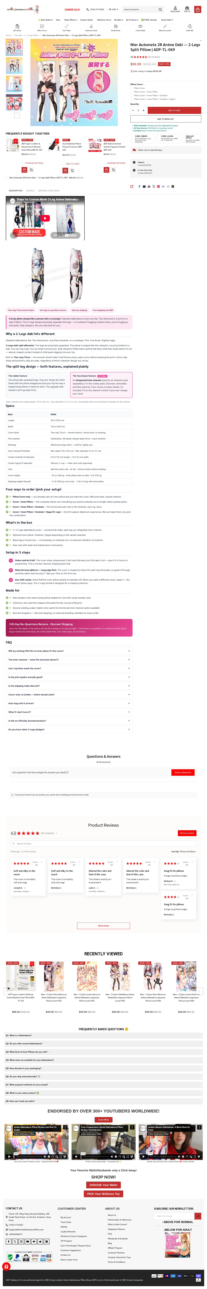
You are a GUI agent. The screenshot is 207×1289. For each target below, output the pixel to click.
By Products (131, 20)
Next (17, 115)
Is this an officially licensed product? (27, 720)
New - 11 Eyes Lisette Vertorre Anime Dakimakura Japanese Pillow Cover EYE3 (87, 997)
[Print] (149, 186)
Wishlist (64, 1227)
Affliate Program (115, 1248)
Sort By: (175, 851)
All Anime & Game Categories (74, 1236)
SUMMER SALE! (72, 9)
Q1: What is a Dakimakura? (19, 1035)
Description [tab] (15, 191)
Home (8, 35)
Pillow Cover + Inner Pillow (146, 92)
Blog (110, 1243)
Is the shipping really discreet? (24, 686)
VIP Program (66, 1241)
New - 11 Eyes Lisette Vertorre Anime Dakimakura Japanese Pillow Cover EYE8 (186, 997)
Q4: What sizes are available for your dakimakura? (30, 1060)
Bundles (118, 20)
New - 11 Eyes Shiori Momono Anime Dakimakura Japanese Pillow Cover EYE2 (54, 997)
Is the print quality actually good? (25, 677)
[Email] (144, 186)
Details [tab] (30, 191)
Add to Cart (173, 110)
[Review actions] (42, 862)
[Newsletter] (197, 1216)
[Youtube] (28, 1242)
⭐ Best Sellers (45, 20)
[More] (51, 19)
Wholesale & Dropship (118, 1238)
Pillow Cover (139, 88)
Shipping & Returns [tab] (48, 191)
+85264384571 (16, 1234)
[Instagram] (21, 1242)
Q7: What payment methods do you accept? (27, 1085)
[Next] (199, 991)
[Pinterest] (158, 186)
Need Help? (166, 20)
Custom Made (86, 20)
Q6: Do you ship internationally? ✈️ (23, 1076)
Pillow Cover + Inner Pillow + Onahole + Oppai (154, 99)
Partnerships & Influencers (119, 1220)
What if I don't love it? (19, 712)
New (58, 20)
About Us (112, 1215)
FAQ (110, 1234)
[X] (153, 186)
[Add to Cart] (65, 170)
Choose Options (34, 163)
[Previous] (8, 991)
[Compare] (31, 170)
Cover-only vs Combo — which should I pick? (31, 694)
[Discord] (163, 186)
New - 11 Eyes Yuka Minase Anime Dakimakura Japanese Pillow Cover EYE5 (120, 997)
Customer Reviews (116, 1253)
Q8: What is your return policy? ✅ (22, 1093)
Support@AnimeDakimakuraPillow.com (26, 1229)
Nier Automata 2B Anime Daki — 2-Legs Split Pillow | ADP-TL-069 (38, 177)
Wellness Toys (103, 20)
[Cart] (197, 9)
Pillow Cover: (137, 84)
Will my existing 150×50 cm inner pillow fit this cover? (36, 651)
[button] (17, 28)
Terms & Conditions (116, 1262)
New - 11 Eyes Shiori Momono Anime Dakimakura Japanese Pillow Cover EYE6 (153, 997)
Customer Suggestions (71, 1250)
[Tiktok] (172, 186)
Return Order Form (69, 1260)
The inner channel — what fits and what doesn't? (33, 659)
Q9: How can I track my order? (20, 1101)
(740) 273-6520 (16, 1225)
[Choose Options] (24, 170)
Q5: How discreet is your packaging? (23, 1068)
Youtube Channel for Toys (119, 1257)
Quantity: (134, 104)
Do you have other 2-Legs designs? (26, 729)
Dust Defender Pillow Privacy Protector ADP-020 (73, 146)
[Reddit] (168, 186)
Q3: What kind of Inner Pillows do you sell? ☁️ (28, 1052)
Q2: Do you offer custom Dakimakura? (24, 1043)
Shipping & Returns (116, 1229)
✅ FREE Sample (149, 20)
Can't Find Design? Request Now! (76, 1246)
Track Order (66, 1222)
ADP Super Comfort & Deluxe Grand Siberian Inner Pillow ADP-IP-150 (32, 146)
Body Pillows (70, 20)
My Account (66, 1217)
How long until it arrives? (21, 703)
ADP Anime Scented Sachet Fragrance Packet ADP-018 (114, 146)
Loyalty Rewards (68, 1231)
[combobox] (143, 9)
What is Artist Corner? (117, 1224)
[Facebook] (139, 186)
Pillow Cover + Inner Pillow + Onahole (150, 95)
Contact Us (65, 1255)
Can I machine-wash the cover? (24, 668)
